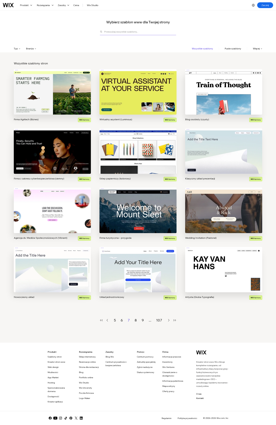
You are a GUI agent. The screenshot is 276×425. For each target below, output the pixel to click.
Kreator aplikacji (55, 401)
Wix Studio (92, 5)
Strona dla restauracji (89, 367)
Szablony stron (55, 356)
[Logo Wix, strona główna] (8, 5)
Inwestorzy (167, 362)
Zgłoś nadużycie (145, 367)
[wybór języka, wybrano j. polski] (253, 5)
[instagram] (60, 418)
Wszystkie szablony (202, 48)
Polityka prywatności (187, 418)
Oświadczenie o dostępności (169, 374)
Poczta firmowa (86, 393)
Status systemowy (145, 372)
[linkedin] (81, 418)
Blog (81, 372)
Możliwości (53, 372)
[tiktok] (65, 418)
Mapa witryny (168, 386)
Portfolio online (86, 377)
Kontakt (200, 398)
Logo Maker (84, 398)
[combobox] (140, 31)
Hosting (51, 382)
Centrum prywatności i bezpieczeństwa (116, 364)
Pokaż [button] (52, 97)
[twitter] (76, 418)
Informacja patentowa (172, 381)
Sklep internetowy (87, 356)
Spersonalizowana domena (56, 390)
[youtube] (55, 418)
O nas (199, 394)
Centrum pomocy (145, 356)
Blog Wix (110, 356)
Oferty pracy (168, 391)
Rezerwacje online (87, 362)
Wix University (85, 388)
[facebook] (50, 418)
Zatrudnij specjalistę (146, 362)
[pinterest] (70, 418)
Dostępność (53, 396)
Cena (76, 5)
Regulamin (166, 418)
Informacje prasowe (171, 356)
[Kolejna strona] (168, 320)
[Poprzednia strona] (107, 320)
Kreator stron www (56, 362)
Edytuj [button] (52, 89)
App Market (53, 377)
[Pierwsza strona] (101, 320)
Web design (53, 367)
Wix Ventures (168, 367)
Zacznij (265, 5)
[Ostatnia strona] (174, 320)
